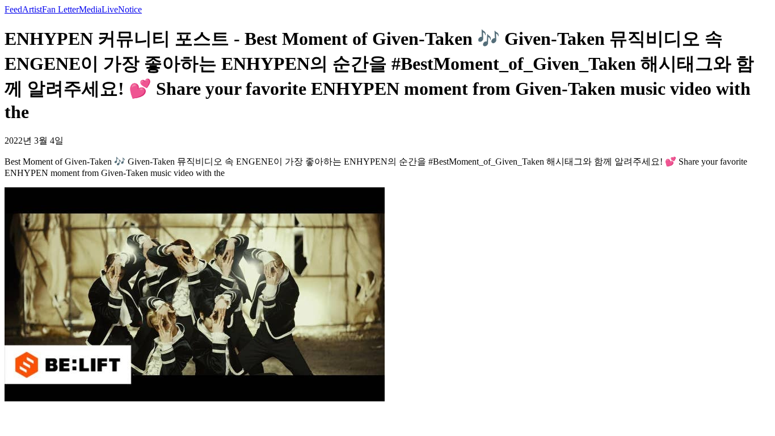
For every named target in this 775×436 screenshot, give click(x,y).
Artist (32, 9)
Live (110, 9)
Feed (13, 9)
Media (90, 9)
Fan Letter (60, 9)
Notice (130, 9)
